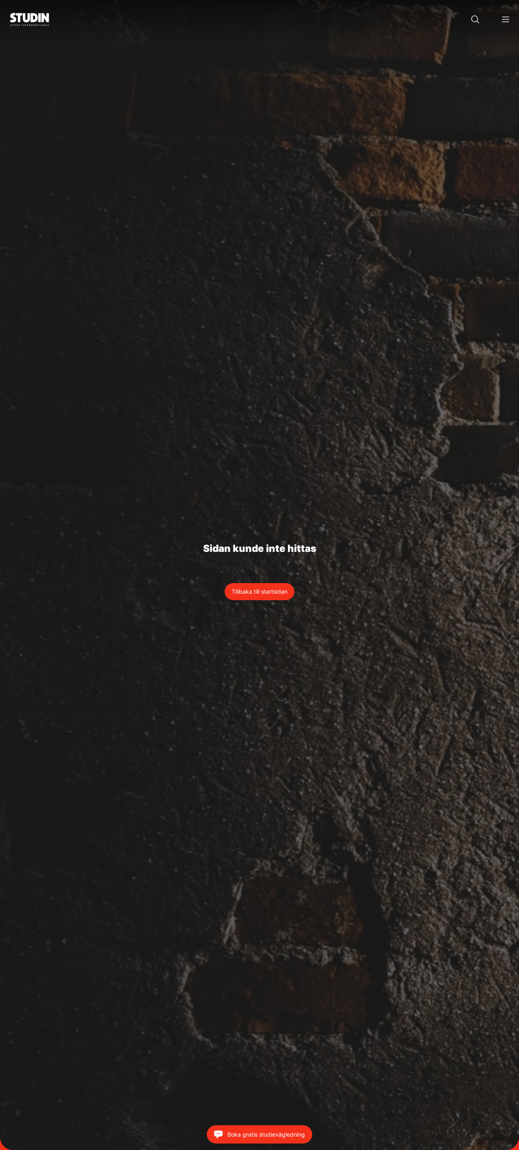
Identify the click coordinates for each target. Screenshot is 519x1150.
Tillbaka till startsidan (259, 591)
